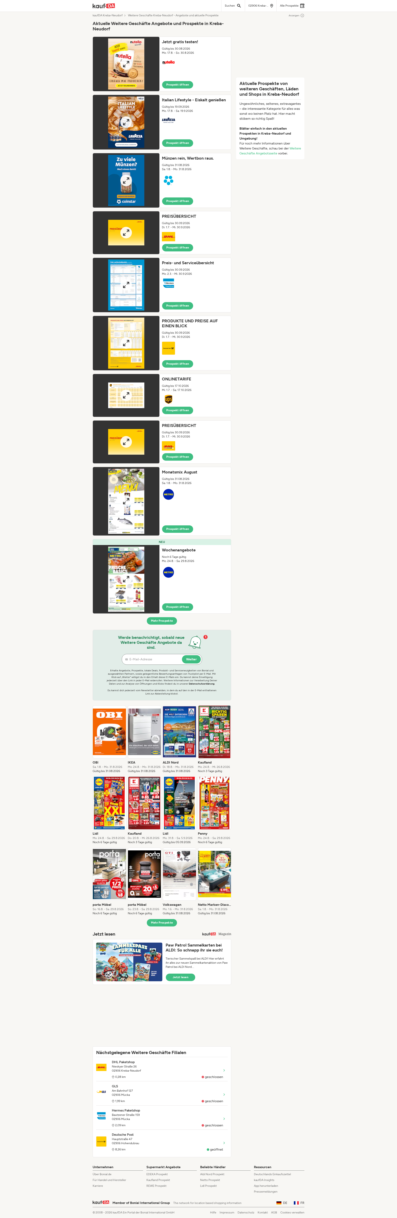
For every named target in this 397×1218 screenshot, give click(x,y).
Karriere (98, 1186)
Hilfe (213, 1212)
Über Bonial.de (102, 1174)
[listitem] (109, 739)
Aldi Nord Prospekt (212, 1174)
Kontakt (263, 1212)
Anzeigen (294, 15)
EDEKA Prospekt (157, 1174)
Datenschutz (246, 1212)
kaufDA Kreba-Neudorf (108, 15)
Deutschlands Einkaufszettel (272, 1174)
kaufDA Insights (264, 1180)
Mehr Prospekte (162, 621)
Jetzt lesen (180, 977)
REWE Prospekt (156, 1186)
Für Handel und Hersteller (109, 1180)
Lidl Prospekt (208, 1186)
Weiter (191, 659)
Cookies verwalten (292, 1212)
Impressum (227, 1212)
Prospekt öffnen (177, 84)
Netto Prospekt (210, 1180)
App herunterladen (266, 1186)
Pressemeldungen (265, 1191)
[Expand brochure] (126, 64)
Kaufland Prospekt (158, 1180)
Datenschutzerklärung (201, 683)
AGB (274, 1212)
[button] (162, 64)
